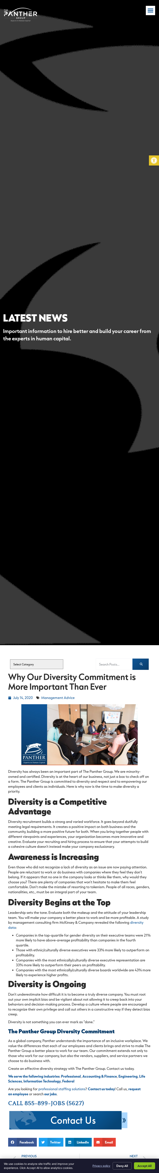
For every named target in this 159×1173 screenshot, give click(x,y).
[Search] (140, 664)
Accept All (144, 1166)
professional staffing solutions (61, 1089)
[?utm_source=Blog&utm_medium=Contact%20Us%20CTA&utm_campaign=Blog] (68, 1128)
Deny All (122, 1166)
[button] (154, 160)
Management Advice (58, 697)
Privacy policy (101, 1165)
